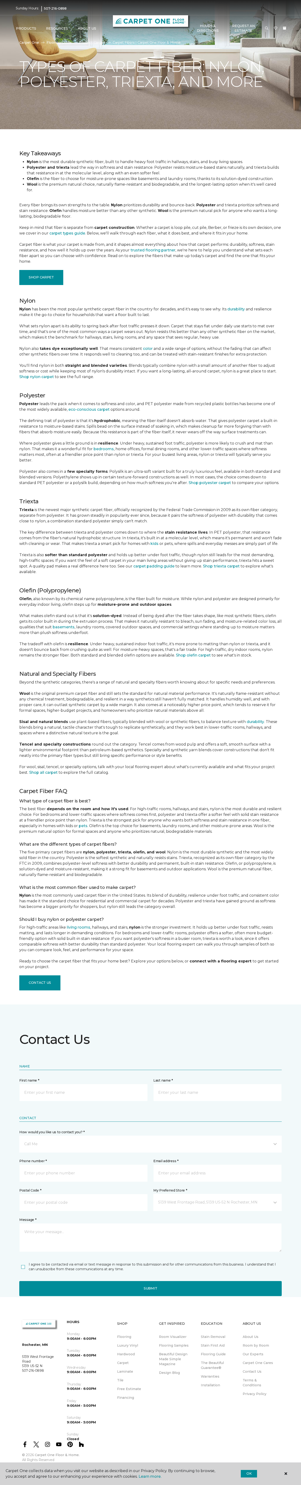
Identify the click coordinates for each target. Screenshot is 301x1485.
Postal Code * (30, 1190)
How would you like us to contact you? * (52, 1132)
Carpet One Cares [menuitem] (258, 1363)
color (148, 348)
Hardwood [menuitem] (126, 1354)
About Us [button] (87, 28)
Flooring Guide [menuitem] (213, 1354)
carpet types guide (67, 233)
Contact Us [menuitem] (252, 1371)
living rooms (78, 927)
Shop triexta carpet (221, 566)
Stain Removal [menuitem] (213, 1337)
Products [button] (26, 28)
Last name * (163, 1080)
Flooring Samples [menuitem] (174, 1345)
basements (64, 627)
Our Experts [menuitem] (253, 1354)
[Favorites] (275, 28)
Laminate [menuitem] (125, 1371)
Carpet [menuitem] (123, 1363)
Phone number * (33, 1161)
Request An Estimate (243, 28)
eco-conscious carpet (89, 409)
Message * (27, 1219)
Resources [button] (57, 28)
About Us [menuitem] (250, 1337)
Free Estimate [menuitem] (129, 1389)
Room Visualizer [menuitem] (172, 1337)
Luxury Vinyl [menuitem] (127, 1345)
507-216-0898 (55, 8)
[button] (266, 28)
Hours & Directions (208, 28)
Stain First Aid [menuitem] (213, 1345)
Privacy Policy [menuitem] (254, 1394)
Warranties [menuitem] (210, 1376)
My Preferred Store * (170, 1190)
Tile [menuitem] (120, 1380)
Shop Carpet (41, 277)
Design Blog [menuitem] (169, 1373)
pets (83, 826)
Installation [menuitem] (210, 1385)
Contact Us (40, 983)
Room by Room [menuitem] (256, 1345)
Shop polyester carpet (210, 483)
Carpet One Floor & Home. (57, 1455)
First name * (29, 1080)
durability (236, 309)
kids (154, 543)
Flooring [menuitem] (124, 1337)
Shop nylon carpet (36, 377)
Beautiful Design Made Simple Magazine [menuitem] (173, 1359)
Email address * (165, 1161)
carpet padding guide (153, 566)
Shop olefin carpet (193, 655)
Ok (248, 1473)
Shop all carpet (43, 772)
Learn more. (150, 1476)
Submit (150, 1288)
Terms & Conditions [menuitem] (252, 1382)
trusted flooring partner (153, 250)
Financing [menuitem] (125, 1397)
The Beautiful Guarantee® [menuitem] (212, 1365)
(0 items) (284, 28)
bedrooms (104, 449)
